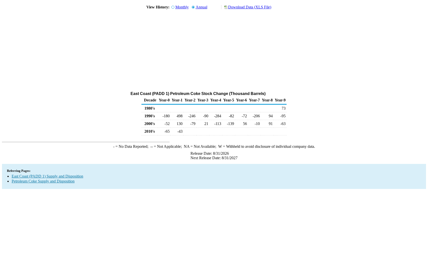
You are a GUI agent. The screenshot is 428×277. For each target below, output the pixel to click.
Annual (201, 7)
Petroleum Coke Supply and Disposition (43, 181)
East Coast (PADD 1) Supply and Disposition (47, 176)
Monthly (182, 7)
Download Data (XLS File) (249, 7)
